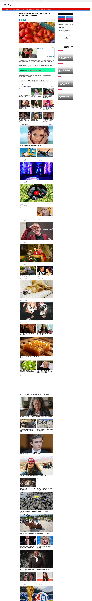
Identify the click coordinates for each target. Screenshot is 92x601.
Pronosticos (60, 63)
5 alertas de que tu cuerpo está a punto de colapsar (65, 58)
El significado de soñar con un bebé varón (64, 97)
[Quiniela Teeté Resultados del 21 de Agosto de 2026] (65, 81)
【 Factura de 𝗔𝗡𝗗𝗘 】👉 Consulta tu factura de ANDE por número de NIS (68, 41)
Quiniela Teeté (49, 9)
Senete (17, 9)
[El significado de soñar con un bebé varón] (65, 94)
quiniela (59, 76)
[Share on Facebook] (19, 20)
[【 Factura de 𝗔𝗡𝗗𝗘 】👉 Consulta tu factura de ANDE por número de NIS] (60, 42)
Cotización (12, 9)
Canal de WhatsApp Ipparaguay (36, 70)
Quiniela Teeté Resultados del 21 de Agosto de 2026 (65, 84)
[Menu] (4, 9)
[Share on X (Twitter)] (21, 20)
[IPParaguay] (8, 5)
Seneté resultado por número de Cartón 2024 (68, 47)
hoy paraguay (60, 50)
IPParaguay (33, 17)
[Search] (88, 9)
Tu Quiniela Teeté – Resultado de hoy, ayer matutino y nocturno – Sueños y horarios (67, 36)
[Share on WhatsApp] (23, 20)
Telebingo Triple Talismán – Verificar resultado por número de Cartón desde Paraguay (65, 26)
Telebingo (22, 9)
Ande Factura (36, 9)
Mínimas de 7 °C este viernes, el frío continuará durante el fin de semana (65, 70)
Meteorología (29, 9)
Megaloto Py (42, 9)
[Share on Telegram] (25, 20)
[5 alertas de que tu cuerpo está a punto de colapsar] (65, 55)
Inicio (7, 9)
